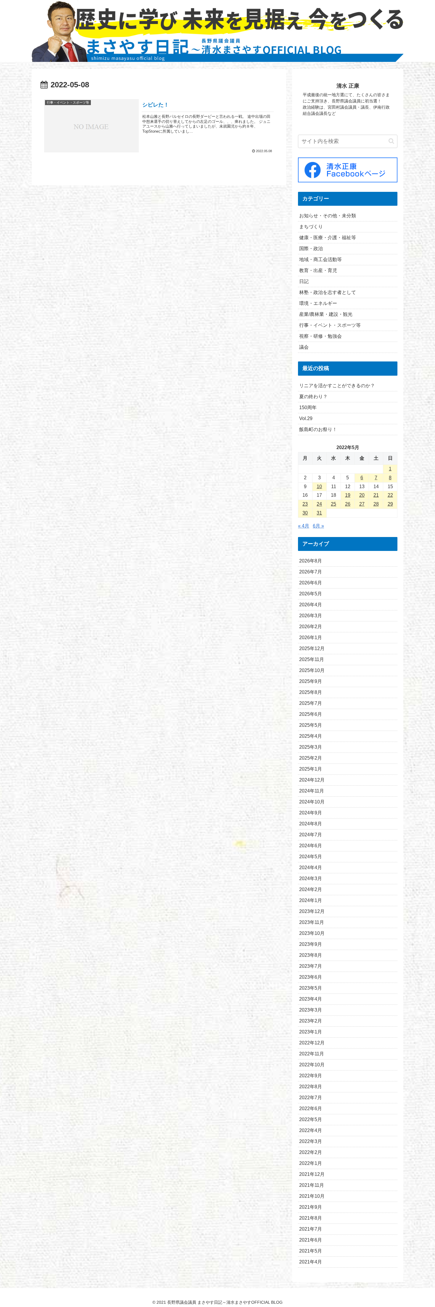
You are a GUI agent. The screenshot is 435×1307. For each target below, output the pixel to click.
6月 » (318, 525)
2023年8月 (310, 955)
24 (319, 504)
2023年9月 (310, 944)
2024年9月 (310, 812)
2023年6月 (310, 977)
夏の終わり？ (313, 396)
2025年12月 (312, 648)
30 (305, 512)
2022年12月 (312, 1042)
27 (362, 504)
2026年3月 (310, 615)
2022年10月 (312, 1064)
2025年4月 (310, 736)
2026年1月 (310, 637)
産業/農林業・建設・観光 (325, 314)
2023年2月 (310, 1020)
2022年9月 (310, 1075)
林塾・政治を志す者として (327, 292)
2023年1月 (310, 1031)
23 (305, 504)
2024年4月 (310, 867)
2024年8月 (310, 823)
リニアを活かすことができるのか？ (337, 385)
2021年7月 (310, 1229)
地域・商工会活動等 (320, 259)
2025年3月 (310, 747)
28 (376, 504)
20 (362, 495)
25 (333, 504)
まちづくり (311, 226)
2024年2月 (310, 889)
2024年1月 (310, 900)
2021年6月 (310, 1239)
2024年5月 (310, 856)
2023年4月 (310, 998)
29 (390, 504)
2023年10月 (312, 933)
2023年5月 (310, 988)
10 (319, 486)
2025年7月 (310, 703)
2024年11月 (311, 790)
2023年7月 (310, 966)
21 (376, 495)
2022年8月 (310, 1086)
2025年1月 (310, 768)
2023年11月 (311, 922)
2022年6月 (310, 1108)
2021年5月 (310, 1250)
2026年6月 (310, 582)
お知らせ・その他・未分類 (327, 215)
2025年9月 (310, 681)
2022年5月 (310, 1119)
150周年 (308, 407)
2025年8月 (310, 692)
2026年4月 (310, 604)
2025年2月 (310, 758)
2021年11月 (311, 1185)
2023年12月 (312, 911)
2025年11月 (311, 659)
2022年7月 (310, 1097)
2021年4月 (310, 1261)
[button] (391, 141)
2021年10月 (312, 1196)
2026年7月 (310, 571)
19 (347, 495)
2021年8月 (310, 1218)
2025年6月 (310, 714)
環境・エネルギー (318, 303)
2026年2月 (310, 626)
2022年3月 (310, 1141)
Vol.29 (305, 418)
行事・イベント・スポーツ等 (330, 325)
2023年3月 (310, 1009)
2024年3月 (310, 878)
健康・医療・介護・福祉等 (327, 237)
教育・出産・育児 (318, 270)
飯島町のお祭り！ (318, 429)
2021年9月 (310, 1207)
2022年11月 (311, 1053)
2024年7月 (310, 834)
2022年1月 (310, 1163)
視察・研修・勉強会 (320, 336)
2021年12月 (312, 1174)
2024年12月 (312, 779)
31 (319, 512)
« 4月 (303, 525)
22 (390, 495)
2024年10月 (312, 801)
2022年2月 (310, 1152)
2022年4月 (310, 1130)
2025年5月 (310, 725)
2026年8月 (310, 560)
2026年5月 (310, 593)
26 (347, 504)
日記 (304, 281)
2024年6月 (310, 845)
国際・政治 (311, 248)
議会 (304, 347)
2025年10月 (312, 670)
